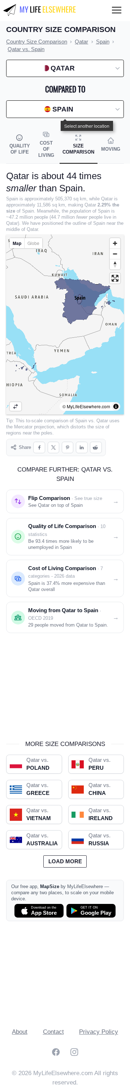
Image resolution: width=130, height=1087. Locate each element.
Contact (53, 1031)
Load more (65, 861)
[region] (65, 324)
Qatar (102, 420)
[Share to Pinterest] (68, 448)
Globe (33, 243)
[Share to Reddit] (96, 448)
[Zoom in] (115, 243)
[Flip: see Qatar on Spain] (15, 406)
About (19, 1031)
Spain (81, 420)
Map (17, 243)
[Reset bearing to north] (115, 264)
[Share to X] (54, 448)
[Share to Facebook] (39, 448)
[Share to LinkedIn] (82, 448)
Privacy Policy (98, 1031)
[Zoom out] (115, 254)
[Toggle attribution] (116, 406)
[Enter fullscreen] (115, 278)
